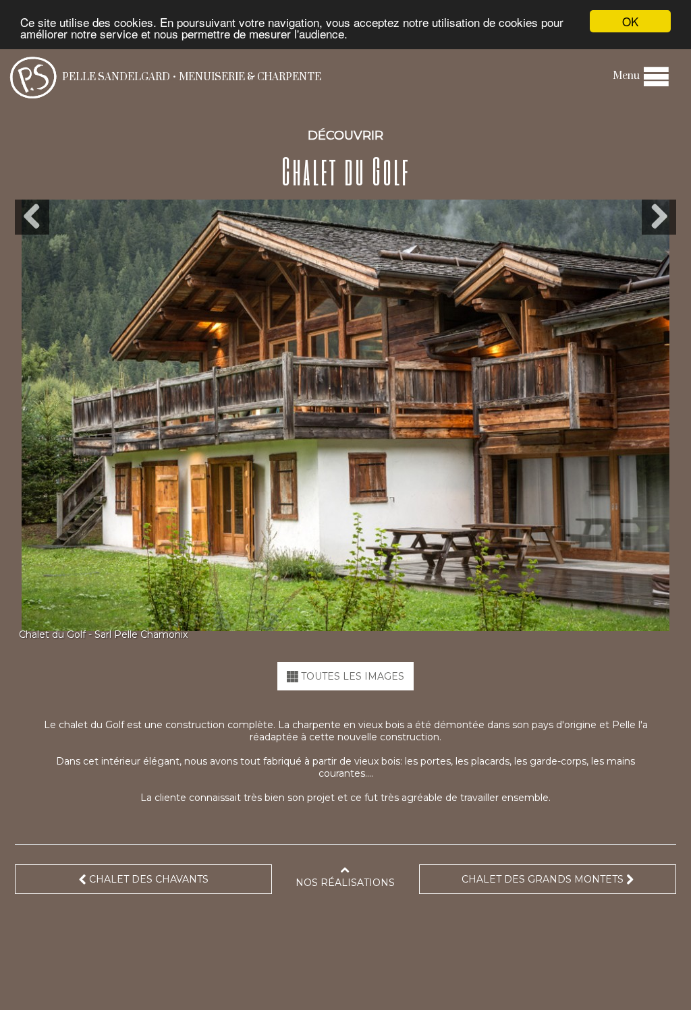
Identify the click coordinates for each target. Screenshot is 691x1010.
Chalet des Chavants (147, 879)
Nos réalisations (345, 883)
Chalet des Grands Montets (544, 879)
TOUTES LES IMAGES (351, 676)
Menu (627, 75)
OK (630, 21)
